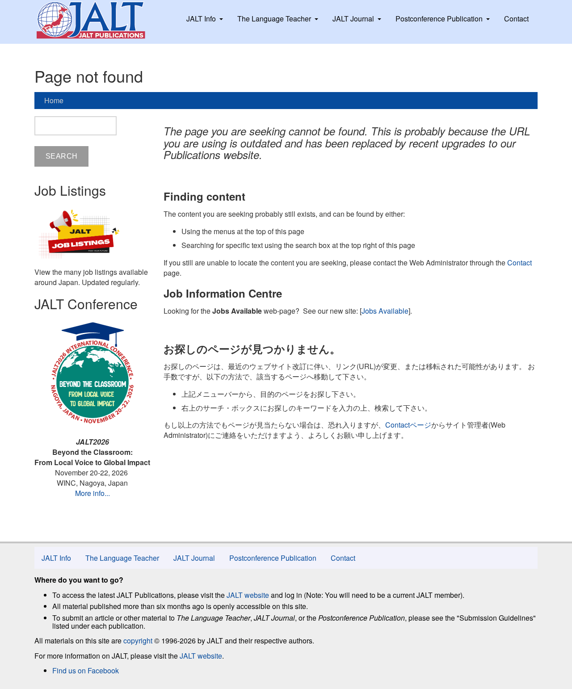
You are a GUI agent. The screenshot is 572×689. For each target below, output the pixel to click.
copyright (137, 640)
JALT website (248, 595)
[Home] (99, 20)
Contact (516, 18)
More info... (92, 493)
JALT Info (201, 18)
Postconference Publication (439, 18)
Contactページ (408, 425)
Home (53, 100)
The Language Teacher (274, 18)
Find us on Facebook (85, 670)
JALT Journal (353, 18)
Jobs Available (385, 311)
